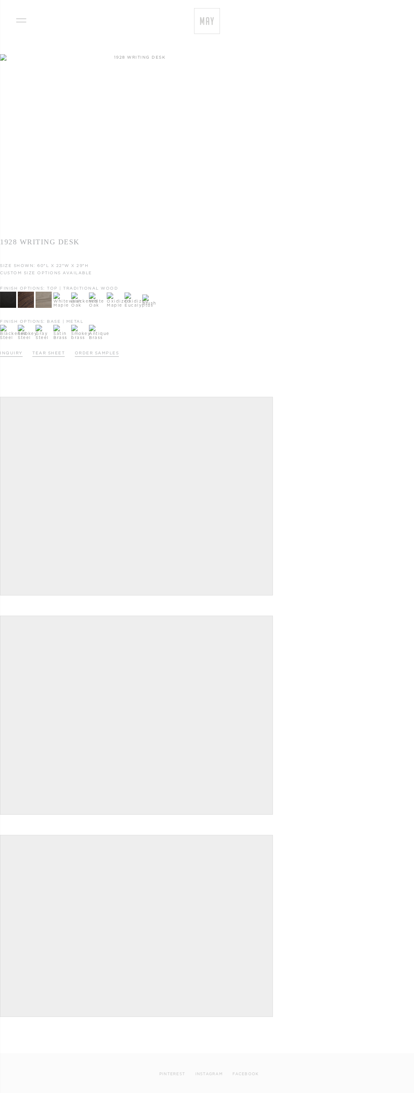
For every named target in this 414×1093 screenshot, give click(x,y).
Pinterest (172, 1074)
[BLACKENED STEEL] (8, 326)
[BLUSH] (150, 296)
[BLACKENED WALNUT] (8, 293)
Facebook (245, 1074)
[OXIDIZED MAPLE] (115, 294)
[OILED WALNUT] (26, 293)
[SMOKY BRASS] (79, 326)
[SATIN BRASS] (61, 326)
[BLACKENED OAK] (79, 294)
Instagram (209, 1074)
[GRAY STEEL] (44, 326)
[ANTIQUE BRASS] (97, 326)
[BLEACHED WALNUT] (44, 293)
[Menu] (21, 19)
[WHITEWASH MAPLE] (61, 294)
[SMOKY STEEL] (26, 326)
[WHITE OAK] (97, 294)
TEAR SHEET (48, 352)
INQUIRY (11, 352)
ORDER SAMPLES (97, 352)
